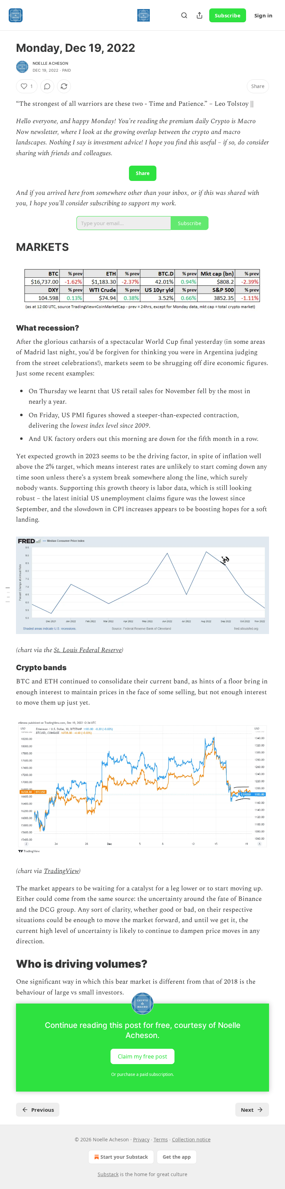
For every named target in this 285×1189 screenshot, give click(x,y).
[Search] (184, 15)
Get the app (177, 1157)
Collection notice (191, 1139)
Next (247, 1109)
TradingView (61, 871)
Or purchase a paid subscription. (142, 1074)
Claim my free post (142, 1056)
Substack (108, 1174)
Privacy (141, 1139)
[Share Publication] (199, 15)
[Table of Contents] (8, 594)
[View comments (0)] (47, 86)
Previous (42, 1109)
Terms (161, 1139)
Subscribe (228, 15)
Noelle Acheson (50, 63)
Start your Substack (124, 1157)
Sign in (263, 15)
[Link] (6, 247)
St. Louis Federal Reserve (88, 650)
